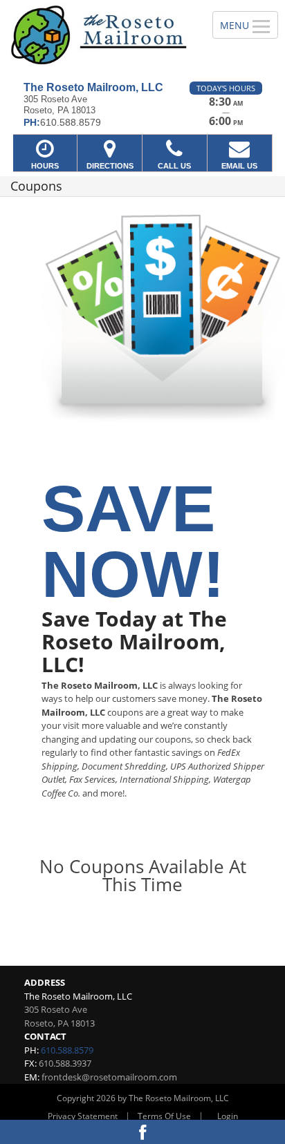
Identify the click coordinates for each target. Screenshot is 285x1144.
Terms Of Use (164, 1116)
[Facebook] (142, 1132)
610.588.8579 (67, 1050)
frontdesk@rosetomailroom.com (109, 1077)
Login (227, 1116)
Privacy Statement (83, 1116)
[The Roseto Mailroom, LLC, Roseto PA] (99, 35)
